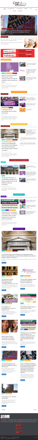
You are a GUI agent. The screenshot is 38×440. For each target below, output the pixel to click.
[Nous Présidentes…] (22, 114)
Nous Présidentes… (29, 113)
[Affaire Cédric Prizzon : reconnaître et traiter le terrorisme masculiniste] (10, 330)
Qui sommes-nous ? (11, 8)
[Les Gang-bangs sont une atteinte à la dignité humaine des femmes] (10, 359)
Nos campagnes (19, 8)
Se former (25, 8)
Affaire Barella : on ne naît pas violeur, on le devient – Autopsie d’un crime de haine (31, 82)
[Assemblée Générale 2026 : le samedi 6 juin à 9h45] (28, 302)
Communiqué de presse (8, 77)
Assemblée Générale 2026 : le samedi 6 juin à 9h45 (28, 311)
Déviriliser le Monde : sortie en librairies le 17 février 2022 (31, 108)
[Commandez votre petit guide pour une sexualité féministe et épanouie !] (22, 211)
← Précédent (3, 413)
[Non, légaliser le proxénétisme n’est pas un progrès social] (10, 302)
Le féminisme (20, 10)
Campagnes (7, 214)
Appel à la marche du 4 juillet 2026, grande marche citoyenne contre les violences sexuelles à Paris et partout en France (10, 83)
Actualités (3, 32)
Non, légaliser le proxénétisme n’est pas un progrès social (9, 312)
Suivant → (35, 413)
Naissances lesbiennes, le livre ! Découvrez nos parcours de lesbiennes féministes (31, 216)
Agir (30, 8)
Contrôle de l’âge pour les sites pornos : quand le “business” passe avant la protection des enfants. (27, 147)
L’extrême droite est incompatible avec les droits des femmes (9, 115)
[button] (14, 8)
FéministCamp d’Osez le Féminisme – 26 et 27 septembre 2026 (31, 171)
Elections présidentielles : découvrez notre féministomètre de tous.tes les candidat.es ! (31, 102)
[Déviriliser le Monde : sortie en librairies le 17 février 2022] (22, 109)
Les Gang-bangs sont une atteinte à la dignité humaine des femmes (9, 369)
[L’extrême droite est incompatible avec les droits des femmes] (10, 105)
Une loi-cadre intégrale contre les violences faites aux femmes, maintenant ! (28, 285)
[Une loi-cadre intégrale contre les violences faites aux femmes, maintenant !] (28, 274)
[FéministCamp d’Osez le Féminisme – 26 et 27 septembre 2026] (22, 171)
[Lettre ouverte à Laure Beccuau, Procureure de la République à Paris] (22, 69)
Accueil (4, 8)
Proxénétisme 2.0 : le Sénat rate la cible (9, 401)
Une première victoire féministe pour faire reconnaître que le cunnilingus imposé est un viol (10, 286)
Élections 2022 (11, 111)
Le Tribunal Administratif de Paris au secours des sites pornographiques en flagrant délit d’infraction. (28, 142)
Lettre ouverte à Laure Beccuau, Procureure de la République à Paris (31, 68)
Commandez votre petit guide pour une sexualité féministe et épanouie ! (31, 210)
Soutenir (14, 10)
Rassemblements (15, 77)
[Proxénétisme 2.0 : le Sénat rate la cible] (10, 392)
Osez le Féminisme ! (9, 156)
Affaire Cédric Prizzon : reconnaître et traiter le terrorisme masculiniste (8, 342)
